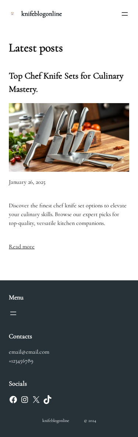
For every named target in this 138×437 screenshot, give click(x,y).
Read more (22, 246)
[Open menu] (124, 14)
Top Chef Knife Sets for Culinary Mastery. (66, 82)
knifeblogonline (41, 14)
